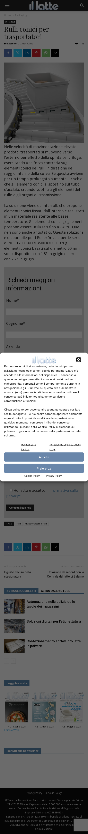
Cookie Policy (32, 475)
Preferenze (44, 468)
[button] (79, 360)
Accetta (44, 457)
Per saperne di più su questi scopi (65, 447)
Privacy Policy (54, 475)
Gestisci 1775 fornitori (28, 447)
